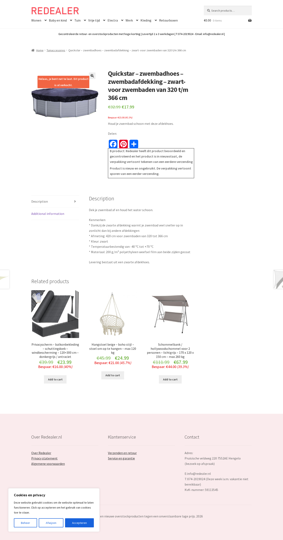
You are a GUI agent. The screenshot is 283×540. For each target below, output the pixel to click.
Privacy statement (44, 458)
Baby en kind (58, 20)
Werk (129, 20)
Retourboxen (168, 20)
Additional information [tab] (47, 214)
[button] (92, 75)
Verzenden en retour (122, 453)
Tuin (77, 20)
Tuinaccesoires (56, 50)
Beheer (25, 523)
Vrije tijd (94, 20)
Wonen (36, 20)
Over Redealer (41, 453)
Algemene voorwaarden (48, 464)
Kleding (145, 20)
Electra (113, 20)
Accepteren (79, 523)
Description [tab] (39, 201)
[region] (53, 510)
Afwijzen (51, 523)
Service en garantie (121, 458)
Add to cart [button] (55, 379)
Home (40, 50)
